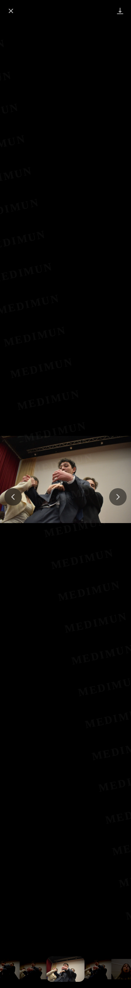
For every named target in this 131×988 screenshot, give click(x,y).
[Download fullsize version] (120, 10)
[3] (96, 969)
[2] (66, 969)
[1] (35, 969)
